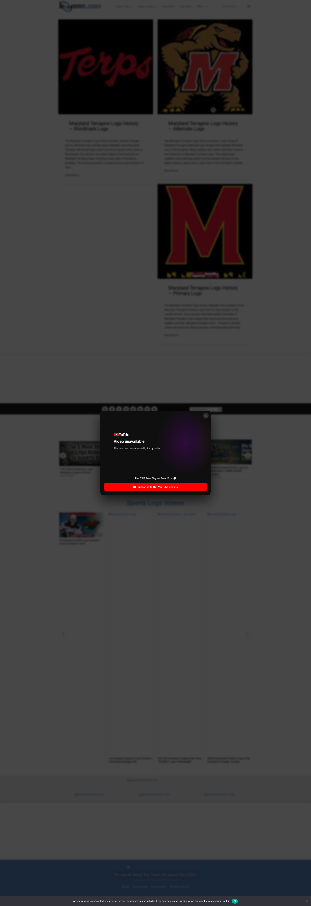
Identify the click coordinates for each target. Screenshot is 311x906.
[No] (307, 901)
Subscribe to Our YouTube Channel (158, 486)
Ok (234, 901)
